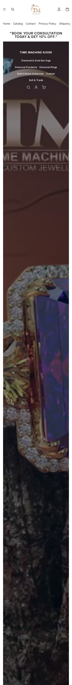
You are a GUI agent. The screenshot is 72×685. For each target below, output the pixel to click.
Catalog (18, 23)
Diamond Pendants (26, 67)
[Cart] (67, 9)
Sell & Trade (36, 80)
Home (6, 23)
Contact (31, 23)
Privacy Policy (47, 23)
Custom (50, 73)
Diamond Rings (48, 67)
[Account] (36, 87)
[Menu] (4, 9)
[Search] (12, 9)
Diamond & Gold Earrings (36, 60)
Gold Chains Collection (30, 73)
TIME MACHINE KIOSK (36, 52)
